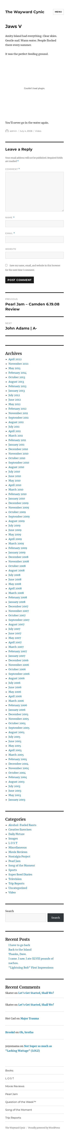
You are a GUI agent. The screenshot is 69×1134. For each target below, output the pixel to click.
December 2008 (18, 557)
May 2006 (15, 691)
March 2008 (16, 593)
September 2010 (19, 462)
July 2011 (14, 426)
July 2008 (14, 575)
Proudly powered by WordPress (44, 1127)
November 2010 (18, 453)
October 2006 (17, 669)
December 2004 (18, 763)
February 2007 (18, 651)
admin (13, 131)
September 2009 (19, 516)
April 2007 (15, 642)
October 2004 (17, 772)
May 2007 (15, 637)
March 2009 (16, 543)
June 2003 (15, 790)
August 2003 (16, 781)
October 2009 (17, 512)
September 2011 (19, 417)
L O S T (13, 843)
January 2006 (17, 709)
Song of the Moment (22, 865)
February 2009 (18, 548)
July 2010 (14, 471)
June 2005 (15, 741)
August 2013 (16, 381)
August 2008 (17, 570)
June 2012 (15, 399)
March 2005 (16, 754)
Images (13, 838)
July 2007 (14, 628)
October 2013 (17, 377)
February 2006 (18, 705)
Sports (13, 870)
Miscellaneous (18, 847)
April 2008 (15, 588)
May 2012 (15, 404)
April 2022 (15, 359)
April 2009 (15, 539)
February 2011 (17, 440)
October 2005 (17, 723)
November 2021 (18, 363)
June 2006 (15, 687)
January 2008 (17, 602)
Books (9, 1070)
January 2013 (17, 390)
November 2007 (19, 611)
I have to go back (19, 945)
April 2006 (15, 696)
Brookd (10, 1032)
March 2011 (16, 435)
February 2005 (18, 759)
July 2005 (14, 736)
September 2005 (19, 727)
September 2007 (19, 619)
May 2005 (15, 745)
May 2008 (15, 584)
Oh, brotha (26, 1032)
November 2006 (19, 664)
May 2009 (15, 534)
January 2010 (17, 498)
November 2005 (19, 718)
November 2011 (18, 413)
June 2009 (15, 530)
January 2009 (17, 552)
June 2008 (15, 579)
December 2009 (19, 503)
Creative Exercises (20, 829)
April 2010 (15, 485)
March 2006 (16, 700)
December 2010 (18, 449)
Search (9, 911)
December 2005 (18, 714)
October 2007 (17, 615)
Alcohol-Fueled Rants (22, 825)
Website (10, 249)
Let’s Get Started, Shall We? (36, 993)
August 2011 (16, 422)
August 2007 (16, 624)
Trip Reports (16, 883)
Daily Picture (17, 834)
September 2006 (19, 673)
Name (10, 217)
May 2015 (15, 368)
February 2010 (17, 494)
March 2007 (16, 646)
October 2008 (17, 566)
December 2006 (19, 660)
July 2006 (15, 682)
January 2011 (16, 444)
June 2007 (15, 633)
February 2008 (18, 597)
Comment (12, 169)
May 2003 (15, 795)
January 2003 (17, 799)
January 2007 (17, 655)
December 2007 (18, 606)
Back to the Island (20, 949)
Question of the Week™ (20, 1102)
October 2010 (17, 458)
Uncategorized (18, 888)
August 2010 (16, 467)
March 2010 (16, 489)
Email (10, 233)
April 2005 (15, 750)
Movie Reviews (18, 852)
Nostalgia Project (19, 856)
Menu (58, 11)
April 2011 (15, 431)
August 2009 (17, 521)
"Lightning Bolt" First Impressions (31, 967)
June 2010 (15, 476)
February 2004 (18, 777)
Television (15, 879)
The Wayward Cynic (24, 12)
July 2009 (15, 525)
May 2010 (15, 480)
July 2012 (14, 395)
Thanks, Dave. (17, 954)
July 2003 (14, 786)
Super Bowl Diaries (20, 874)
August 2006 (17, 678)
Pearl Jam (15, 861)
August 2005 (17, 732)
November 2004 (19, 768)
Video (38, 131)
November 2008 (19, 561)
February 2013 (17, 386)
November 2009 (19, 507)
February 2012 (17, 408)
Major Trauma (29, 1018)
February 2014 (17, 372)
